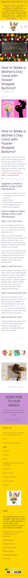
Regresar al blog (15, 386)
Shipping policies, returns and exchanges (13, 464)
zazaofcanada (11, 575)
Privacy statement (9, 477)
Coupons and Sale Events (12, 443)
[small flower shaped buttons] (12, 179)
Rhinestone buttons (10, 555)
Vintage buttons (9, 544)
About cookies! (8, 473)
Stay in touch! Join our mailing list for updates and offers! (13, 434)
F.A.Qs (5, 459)
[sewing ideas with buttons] (14, 356)
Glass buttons (8, 540)
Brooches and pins (10, 547)
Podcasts (6, 451)
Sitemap (6, 485)
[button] (2, 27)
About (5, 439)
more (8, 558)
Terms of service (8, 481)
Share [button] (6, 96)
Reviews (5, 455)
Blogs (5, 447)
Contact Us (7, 469)
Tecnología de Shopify (19, 575)
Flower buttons (8, 551)
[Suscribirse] (23, 420)
